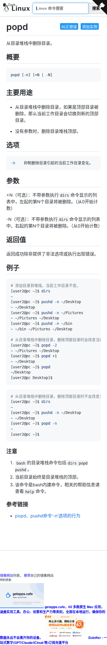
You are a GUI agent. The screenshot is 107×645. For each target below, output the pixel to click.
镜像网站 (6, 575)
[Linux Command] (17, 8)
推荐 (27, 575)
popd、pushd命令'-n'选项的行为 (47, 515)
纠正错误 (69, 26)
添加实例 (89, 26)
